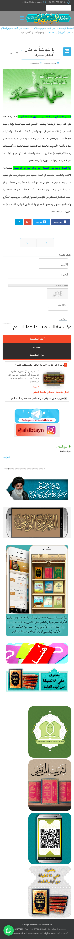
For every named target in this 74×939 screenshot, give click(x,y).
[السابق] (45, 242)
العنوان (64, 274)
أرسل (63, 318)
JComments (7, 323)
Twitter (39, 222)
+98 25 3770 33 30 (57, 2)
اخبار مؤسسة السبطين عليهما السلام (51, 392)
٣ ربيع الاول (63, 446)
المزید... (6, 457)
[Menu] (22, 18)
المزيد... (35, 386)
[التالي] (28, 242)
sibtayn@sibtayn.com (32, 2)
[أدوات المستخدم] (15, 53)
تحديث (62, 304)
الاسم (64, 264)
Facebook (58, 222)
